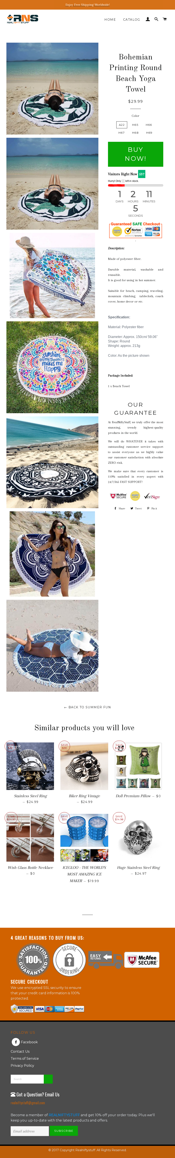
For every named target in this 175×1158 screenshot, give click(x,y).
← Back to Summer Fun (87, 707)
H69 (149, 132)
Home (110, 20)
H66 (149, 124)
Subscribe (63, 1130)
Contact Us (20, 1051)
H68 (135, 132)
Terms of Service (25, 1059)
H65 (135, 124)
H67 (121, 132)
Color (135, 116)
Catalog (131, 20)
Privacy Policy (22, 1066)
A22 (122, 124)
